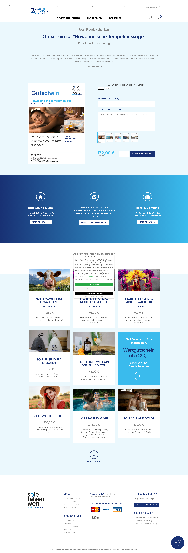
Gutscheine (71, 502)
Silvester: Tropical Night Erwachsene (139, 302)
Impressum (107, 550)
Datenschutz (116, 550)
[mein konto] (150, 17)
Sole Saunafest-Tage (139, 418)
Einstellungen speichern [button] (94, 289)
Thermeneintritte (73, 499)
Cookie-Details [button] (87, 296)
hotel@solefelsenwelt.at (148, 216)
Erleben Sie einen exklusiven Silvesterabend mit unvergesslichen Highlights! (94, 320)
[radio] (101, 88)
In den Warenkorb (141, 154)
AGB (100, 550)
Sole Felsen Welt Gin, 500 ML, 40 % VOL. (94, 363)
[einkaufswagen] (159, 17)
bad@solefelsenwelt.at (40, 216)
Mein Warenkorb (73, 504)
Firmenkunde (71, 532)
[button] (127, 152)
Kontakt (95, 550)
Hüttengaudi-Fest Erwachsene (49, 302)
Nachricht (110, 110)
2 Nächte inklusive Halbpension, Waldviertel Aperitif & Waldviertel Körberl (49, 429)
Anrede (108, 98)
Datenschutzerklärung (96, 274)
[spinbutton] (122, 154)
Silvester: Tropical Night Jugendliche (94, 302)
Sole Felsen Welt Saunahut (49, 361)
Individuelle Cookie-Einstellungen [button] (94, 293)
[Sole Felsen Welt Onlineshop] (39, 11)
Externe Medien (108, 279)
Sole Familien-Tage (94, 418)
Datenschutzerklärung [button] (95, 296)
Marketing (97, 279)
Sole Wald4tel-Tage (49, 416)
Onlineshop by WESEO (130, 550)
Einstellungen (90, 276)
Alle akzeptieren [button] (94, 284)
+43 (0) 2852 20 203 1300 (41, 213)
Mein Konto (71, 507)
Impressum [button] (102, 296)
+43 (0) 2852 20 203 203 (147, 213)
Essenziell (79, 279)
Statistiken (88, 279)
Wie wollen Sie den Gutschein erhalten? (126, 85)
